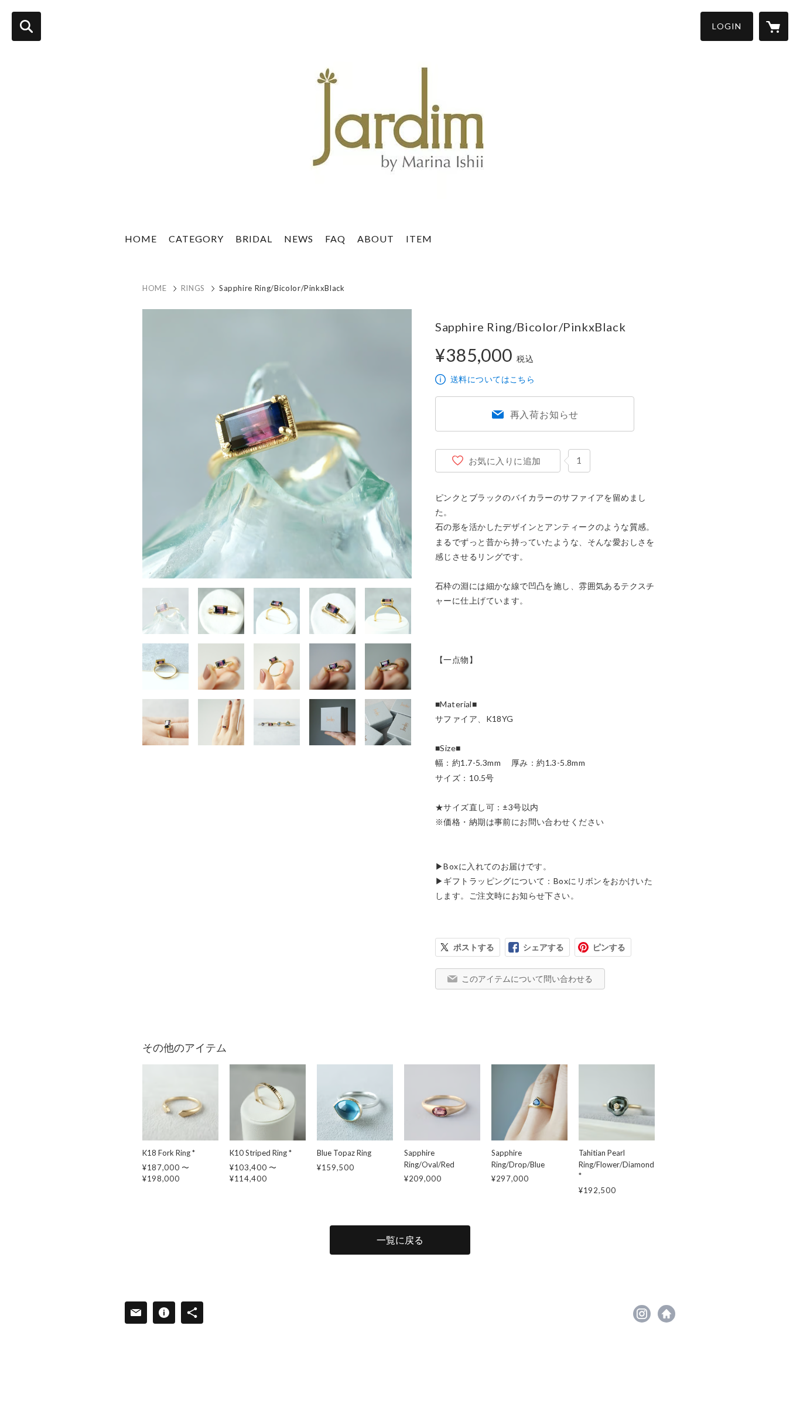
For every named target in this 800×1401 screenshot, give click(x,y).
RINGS (193, 288)
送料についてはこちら (492, 379)
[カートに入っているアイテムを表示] (773, 26)
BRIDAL (253, 238)
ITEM (419, 238)
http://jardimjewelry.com (666, 1314)
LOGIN (726, 26)
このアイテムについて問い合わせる (527, 979)
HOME (141, 238)
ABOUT (375, 238)
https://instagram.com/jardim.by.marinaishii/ (642, 1314)
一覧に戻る (400, 1239)
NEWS (298, 238)
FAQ (335, 238)
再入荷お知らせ (544, 414)
